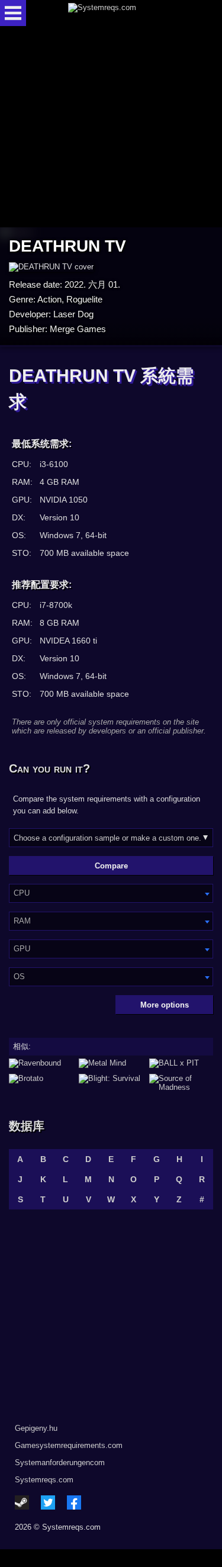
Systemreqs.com (44, 1479)
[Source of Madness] (181, 1083)
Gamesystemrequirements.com (69, 1445)
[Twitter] (48, 1502)
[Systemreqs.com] (121, 13)
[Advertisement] (111, 128)
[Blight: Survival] (111, 1083)
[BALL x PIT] (181, 1063)
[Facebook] (74, 1502)
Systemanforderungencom (60, 1462)
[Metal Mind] (111, 1063)
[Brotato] (41, 1083)
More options (164, 1004)
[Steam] (22, 1502)
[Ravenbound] (41, 1063)
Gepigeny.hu (36, 1428)
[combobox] (111, 893)
